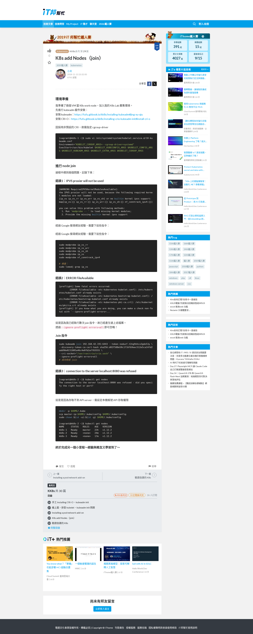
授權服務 (130, 627)
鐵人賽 (187, 260)
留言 (61, 466)
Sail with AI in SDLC (142, 563)
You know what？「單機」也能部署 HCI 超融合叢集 (59, 567)
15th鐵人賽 (174, 243)
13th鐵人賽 (174, 249)
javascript (173, 266)
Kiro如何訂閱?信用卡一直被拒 (183, 299)
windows (173, 278)
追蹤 (72, 466)
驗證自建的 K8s (60, 523)
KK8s (72, 51)
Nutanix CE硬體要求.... (180, 310)
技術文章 (48, 23)
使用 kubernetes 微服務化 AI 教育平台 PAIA (195, 105)
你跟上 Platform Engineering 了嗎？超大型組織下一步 (195, 140)
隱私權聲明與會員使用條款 (163, 627)
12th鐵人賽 (189, 255)
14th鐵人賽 (189, 249)
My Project (72, 23)
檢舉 (154, 466)
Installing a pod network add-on (68, 512)
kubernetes (76, 65)
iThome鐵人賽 (189, 36)
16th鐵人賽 (189, 243)
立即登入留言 (102, 608)
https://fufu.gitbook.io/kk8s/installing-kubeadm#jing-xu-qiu (108, 114)
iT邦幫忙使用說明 (188, 627)
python (200, 266)
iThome (109, 627)
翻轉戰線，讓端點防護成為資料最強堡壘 (195, 91)
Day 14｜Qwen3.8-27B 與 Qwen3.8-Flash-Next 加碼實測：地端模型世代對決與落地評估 (188, 376)
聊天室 (93, 23)
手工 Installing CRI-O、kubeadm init (70, 502)
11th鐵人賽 (174, 260)
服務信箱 (142, 627)
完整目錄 (55, 527)
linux (197, 278)
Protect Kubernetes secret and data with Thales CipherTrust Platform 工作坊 (193, 169)
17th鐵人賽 (174, 255)
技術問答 (59, 23)
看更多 (204, 69)
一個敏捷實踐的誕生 (85, 563)
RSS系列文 (122, 495)
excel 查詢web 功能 (179, 306)
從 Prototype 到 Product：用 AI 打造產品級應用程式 (195, 200)
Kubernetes (62, 51)
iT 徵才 (84, 23)
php (183, 278)
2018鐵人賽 (187, 266)
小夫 (69, 71)
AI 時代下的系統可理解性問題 (183, 362)
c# (190, 278)
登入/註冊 (204, 23)
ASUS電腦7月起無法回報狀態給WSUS (187, 303)
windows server (176, 283)
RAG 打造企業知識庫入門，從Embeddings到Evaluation (194, 217)
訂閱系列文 (138, 495)
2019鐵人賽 (62, 65)
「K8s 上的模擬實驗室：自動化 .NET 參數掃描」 (195, 183)
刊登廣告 (119, 627)
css (189, 283)
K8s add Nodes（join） (64, 517)
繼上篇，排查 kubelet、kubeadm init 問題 (73, 507)
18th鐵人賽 (174, 272)
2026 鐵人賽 (105, 23)
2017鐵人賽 (189, 272)
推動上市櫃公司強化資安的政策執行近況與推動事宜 (195, 77)
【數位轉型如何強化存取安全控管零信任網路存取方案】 (195, 123)
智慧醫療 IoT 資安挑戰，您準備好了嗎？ (195, 154)
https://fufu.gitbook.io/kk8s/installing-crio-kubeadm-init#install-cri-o (110, 118)
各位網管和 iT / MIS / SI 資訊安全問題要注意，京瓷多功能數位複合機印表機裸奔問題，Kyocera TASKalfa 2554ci (188, 355)
